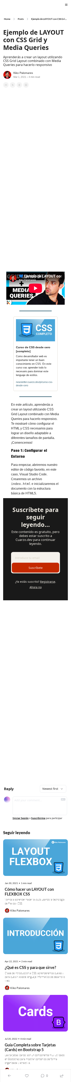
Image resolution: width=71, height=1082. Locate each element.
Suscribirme (38, 818)
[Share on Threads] (19, 85)
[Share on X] (12, 85)
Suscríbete (36, 568)
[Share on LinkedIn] (26, 85)
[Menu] (66, 4)
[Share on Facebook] (6, 85)
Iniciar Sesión (21, 818)
